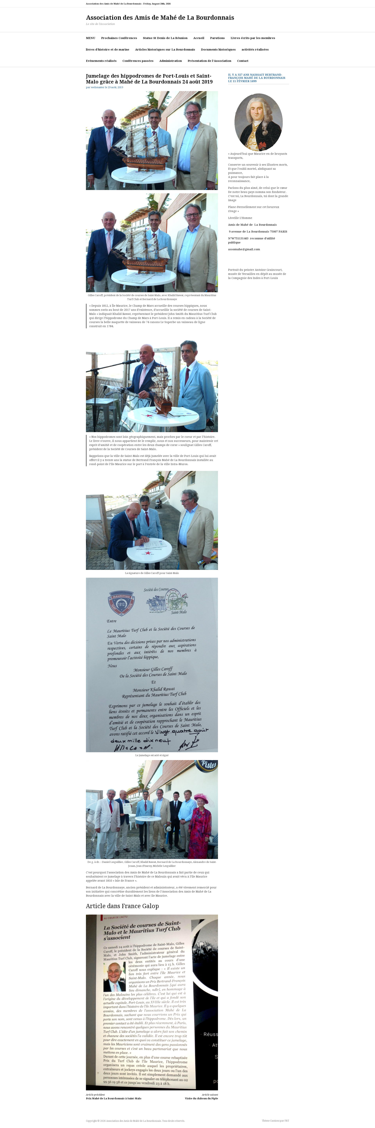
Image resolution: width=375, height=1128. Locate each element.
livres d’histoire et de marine (107, 49)
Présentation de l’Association (209, 61)
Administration (170, 61)
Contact (242, 61)
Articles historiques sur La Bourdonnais (165, 49)
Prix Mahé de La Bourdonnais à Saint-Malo (113, 1096)
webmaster (97, 87)
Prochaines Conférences (119, 38)
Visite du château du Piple (201, 1096)
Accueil (198, 38)
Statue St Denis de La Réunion (165, 38)
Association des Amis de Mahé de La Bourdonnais (160, 17)
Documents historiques (218, 49)
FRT (287, 1120)
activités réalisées (255, 49)
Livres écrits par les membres (253, 38)
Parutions (217, 38)
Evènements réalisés (101, 61)
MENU (90, 38)
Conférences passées (138, 61)
